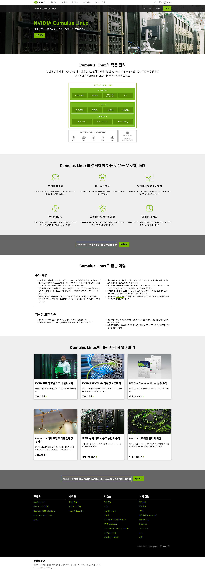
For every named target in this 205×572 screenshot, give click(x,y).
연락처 (98, 565)
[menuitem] (53, 2)
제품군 (74, 2)
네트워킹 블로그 (110, 511)
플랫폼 (64, 2)
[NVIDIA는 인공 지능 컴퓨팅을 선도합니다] (39, 2)
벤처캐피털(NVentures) (148, 515)
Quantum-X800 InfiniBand (44, 511)
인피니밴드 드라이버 (111, 537)
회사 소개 (142, 502)
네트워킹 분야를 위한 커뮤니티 (115, 520)
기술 (141, 533)
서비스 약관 (65, 565)
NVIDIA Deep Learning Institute (116, 528)
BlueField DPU (39, 502)
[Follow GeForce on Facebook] (161, 546)
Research (143, 524)
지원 (95, 2)
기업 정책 (81, 565)
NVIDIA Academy (111, 524)
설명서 (106, 515)
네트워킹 (53, 2)
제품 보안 (90, 565)
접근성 (73, 565)
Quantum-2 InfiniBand (43, 515)
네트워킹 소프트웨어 (76, 511)
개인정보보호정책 (40, 565)
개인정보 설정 (53, 565)
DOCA (36, 520)
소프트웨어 (85, 2)
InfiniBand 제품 (75, 506)
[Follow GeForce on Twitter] (168, 546)
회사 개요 (142, 506)
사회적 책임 (143, 528)
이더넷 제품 (73, 502)
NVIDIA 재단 (144, 520)
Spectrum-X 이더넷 (41, 506)
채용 (141, 537)
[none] (155, 2)
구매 (103, 2)
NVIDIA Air (120, 296)
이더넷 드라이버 (110, 533)
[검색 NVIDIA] (155, 2)
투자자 (141, 511)
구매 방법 (107, 502)
